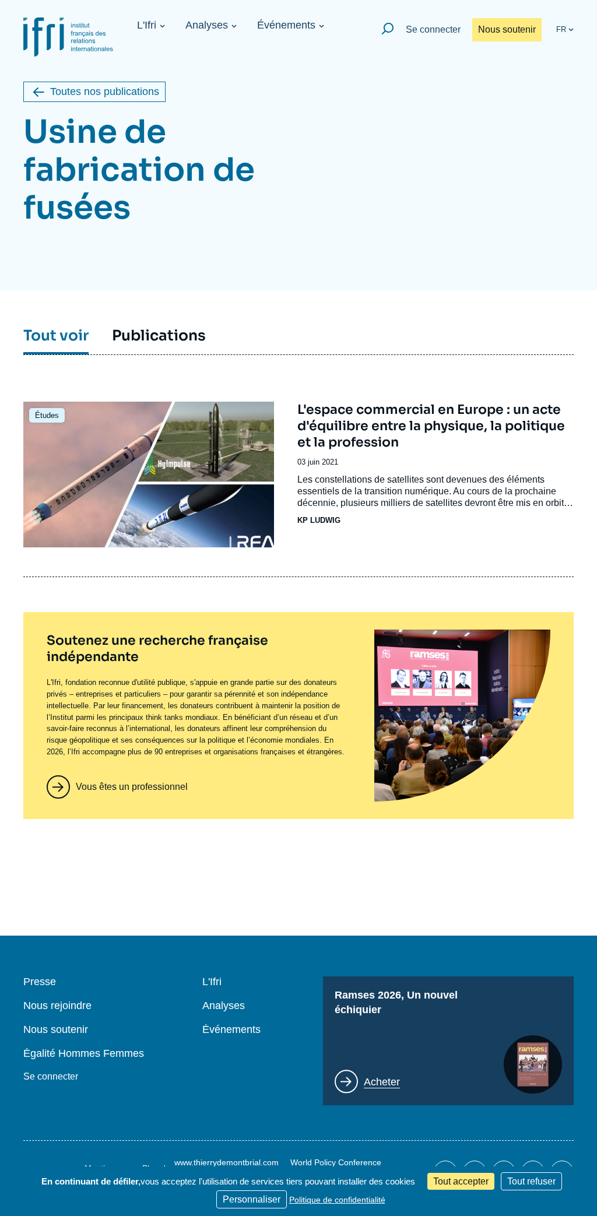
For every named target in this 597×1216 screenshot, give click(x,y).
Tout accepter (461, 1181)
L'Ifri (146, 25)
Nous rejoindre (57, 1005)
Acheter (382, 1082)
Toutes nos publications (104, 91)
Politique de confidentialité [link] (337, 1199)
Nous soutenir (507, 29)
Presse (39, 981)
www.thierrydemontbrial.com (226, 1162)
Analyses (206, 25)
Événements (286, 25)
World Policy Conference (335, 1162)
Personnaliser (251, 1199)
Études (47, 415)
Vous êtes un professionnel (132, 787)
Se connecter (433, 29)
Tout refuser (531, 1181)
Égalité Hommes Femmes (83, 1053)
